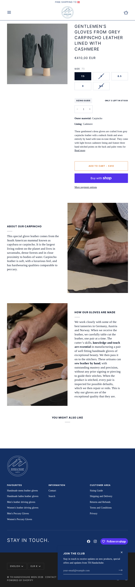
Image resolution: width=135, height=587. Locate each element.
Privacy (93, 513)
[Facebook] (88, 541)
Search (52, 496)
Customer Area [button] (100, 485)
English (15, 566)
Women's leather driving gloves (22, 507)
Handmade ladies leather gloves (22, 496)
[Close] (123, 552)
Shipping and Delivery (101, 496)
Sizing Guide (83, 100)
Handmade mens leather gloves (22, 490)
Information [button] (57, 485)
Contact (52, 490)
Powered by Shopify (20, 580)
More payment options (86, 187)
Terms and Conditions (101, 507)
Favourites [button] (14, 485)
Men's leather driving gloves (21, 502)
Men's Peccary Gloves (18, 513)
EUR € (34, 566)
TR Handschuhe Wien (23, 577)
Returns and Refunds (100, 502)
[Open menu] (12, 12)
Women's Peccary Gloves (19, 519)
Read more (80, 150)
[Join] (119, 570)
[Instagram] (95, 541)
